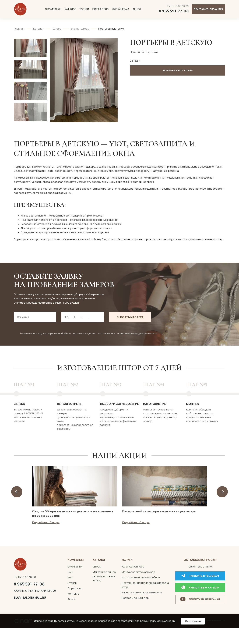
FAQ (70, 572)
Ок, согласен (193, 621)
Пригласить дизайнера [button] (208, 9)
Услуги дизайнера (132, 566)
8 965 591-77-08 (29, 584)
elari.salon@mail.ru (30, 597)
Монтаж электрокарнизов (138, 572)
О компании (53, 9)
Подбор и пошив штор (135, 598)
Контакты (73, 593)
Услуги (84, 9)
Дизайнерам (120, 9)
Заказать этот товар (177, 70)
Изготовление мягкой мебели (140, 577)
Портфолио (100, 9)
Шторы (57, 28)
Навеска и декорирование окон (141, 592)
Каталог (70, 9)
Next (222, 491)
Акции (137, 9)
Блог (71, 577)
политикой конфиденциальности (137, 333)
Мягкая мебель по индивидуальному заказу (104, 576)
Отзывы (72, 583)
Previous (16, 491)
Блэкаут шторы (80, 28)
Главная (19, 28)
